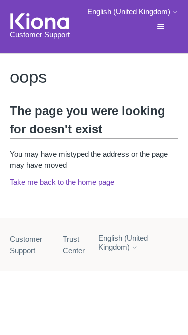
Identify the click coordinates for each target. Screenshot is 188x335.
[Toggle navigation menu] (160, 27)
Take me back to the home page (62, 182)
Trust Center (74, 245)
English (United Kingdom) (129, 11)
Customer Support (26, 245)
